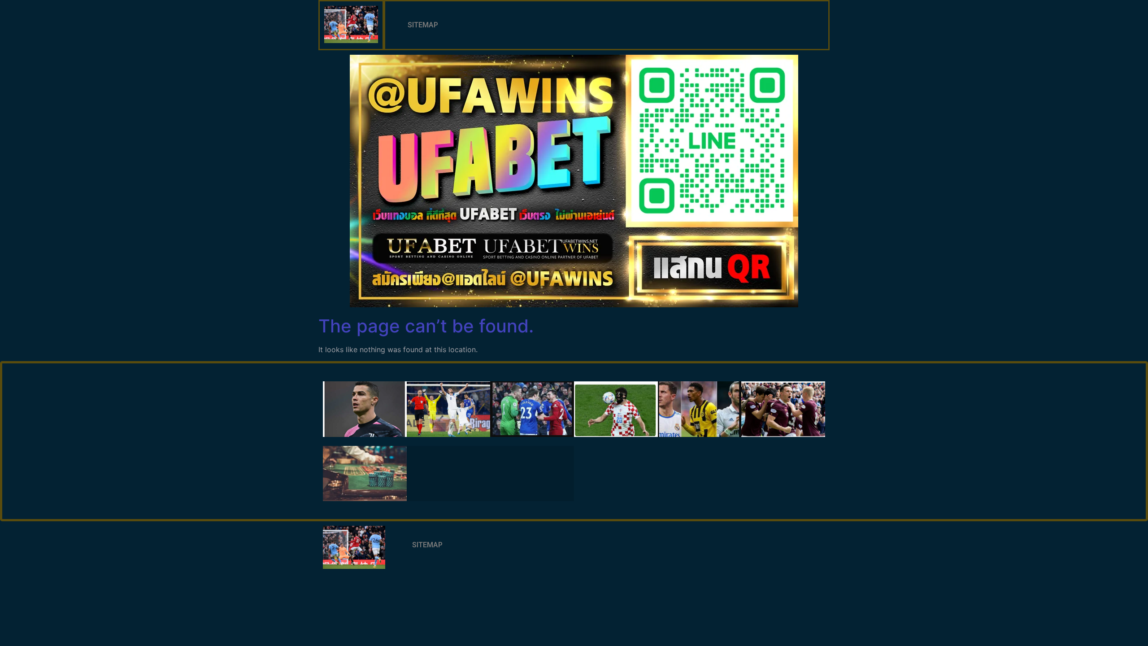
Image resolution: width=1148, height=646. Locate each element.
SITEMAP (423, 25)
